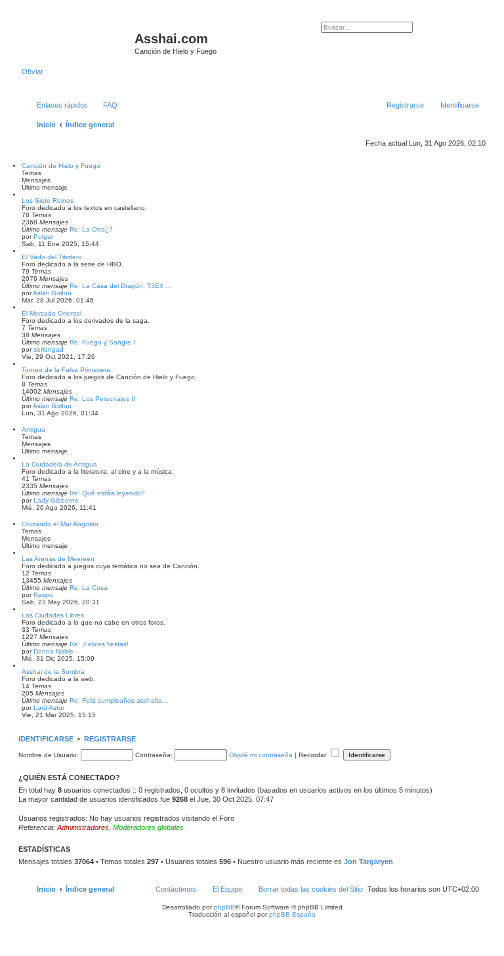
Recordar (313, 755)
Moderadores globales (148, 827)
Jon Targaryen (368, 861)
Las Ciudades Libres (53, 615)
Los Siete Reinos (48, 200)
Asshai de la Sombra (53, 671)
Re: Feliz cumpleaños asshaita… (119, 700)
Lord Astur (48, 707)
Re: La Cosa (89, 587)
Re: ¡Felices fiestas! (99, 644)
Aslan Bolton (52, 293)
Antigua (33, 429)
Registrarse (110, 739)
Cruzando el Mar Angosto (60, 524)
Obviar (32, 71)
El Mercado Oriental (51, 313)
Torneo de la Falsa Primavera (66, 369)
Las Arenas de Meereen (58, 558)
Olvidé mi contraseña (261, 755)
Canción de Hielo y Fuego (61, 165)
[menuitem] (104, 105)
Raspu (43, 594)
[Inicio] (78, 43)
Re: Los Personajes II (102, 398)
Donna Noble (53, 651)
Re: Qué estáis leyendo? (107, 493)
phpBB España (292, 914)
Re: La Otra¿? (91, 229)
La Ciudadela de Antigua (59, 464)
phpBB (224, 907)
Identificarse (46, 739)
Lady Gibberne (56, 500)
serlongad (48, 349)
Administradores (83, 827)
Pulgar (43, 236)
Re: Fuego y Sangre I (102, 342)
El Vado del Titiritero (52, 256)
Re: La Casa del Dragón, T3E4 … (121, 285)
